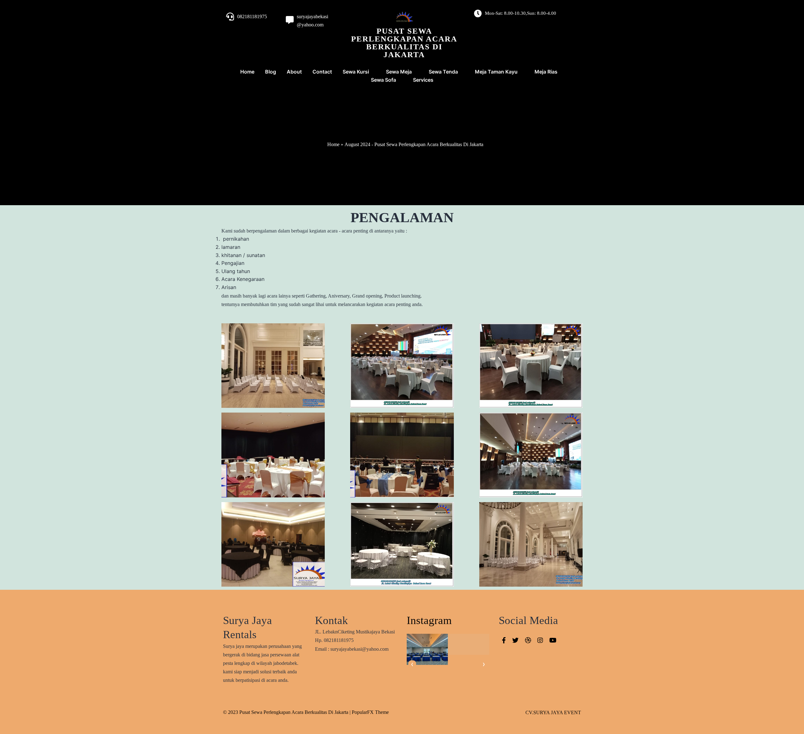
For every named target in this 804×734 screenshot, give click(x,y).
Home (333, 144)
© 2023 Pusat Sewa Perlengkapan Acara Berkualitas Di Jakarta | (287, 712)
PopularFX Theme (370, 712)
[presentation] (412, 664)
